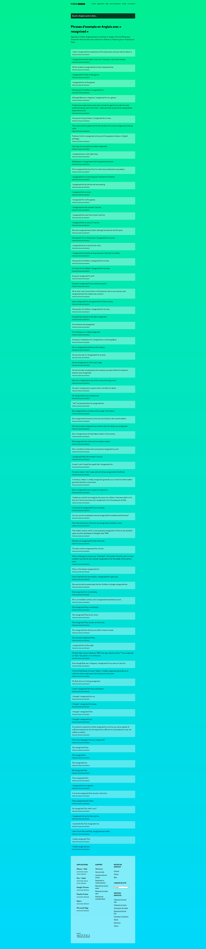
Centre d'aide (80, 871)
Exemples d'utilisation (121, 917)
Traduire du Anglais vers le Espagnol (80, 54)
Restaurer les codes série (101, 892)
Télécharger (83, 874)
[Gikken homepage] (83, 935)
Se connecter (131, 4)
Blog (107, 4)
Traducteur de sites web (120, 901)
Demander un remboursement (100, 881)
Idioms (116, 926)
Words (116, 920)
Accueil (94, 4)
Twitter (116, 874)
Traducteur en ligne (120, 905)
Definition (117, 923)
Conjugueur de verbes (121, 908)
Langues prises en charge (101, 876)
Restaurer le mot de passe (101, 887)
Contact (124, 4)
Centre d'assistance (115, 4)
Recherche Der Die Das (120, 912)
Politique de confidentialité (100, 898)
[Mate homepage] (78, 4)
